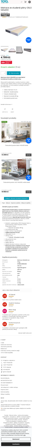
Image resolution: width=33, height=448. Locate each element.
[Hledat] (21, 2)
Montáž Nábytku (5, 378)
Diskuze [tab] (8, 203)
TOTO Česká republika (7, 352)
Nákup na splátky (5, 394)
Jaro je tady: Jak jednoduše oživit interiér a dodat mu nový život (16, 401)
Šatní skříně (6, 417)
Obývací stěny (13, 415)
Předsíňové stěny (22, 421)
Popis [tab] (3, 203)
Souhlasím (15, 444)
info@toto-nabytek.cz (9, 360)
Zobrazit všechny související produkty (16, 198)
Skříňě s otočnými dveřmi (23, 417)
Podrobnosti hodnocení (22, 17)
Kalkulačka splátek (8, 62)
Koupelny (27, 423)
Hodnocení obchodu (6, 344)
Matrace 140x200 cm (23, 260)
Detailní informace (6, 104)
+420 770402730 (7, 362)
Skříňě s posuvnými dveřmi (11, 418)
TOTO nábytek (7, 367)
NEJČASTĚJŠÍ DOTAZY (6, 380)
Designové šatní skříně (11, 420)
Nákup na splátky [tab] (25, 203)
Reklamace (4, 348)
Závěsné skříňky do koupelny (21, 426)
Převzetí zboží (4, 385)
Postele (6, 415)
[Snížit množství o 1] (6, 74)
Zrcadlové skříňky (8, 426)
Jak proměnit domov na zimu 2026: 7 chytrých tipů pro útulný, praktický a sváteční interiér (15, 405)
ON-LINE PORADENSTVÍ (6, 383)
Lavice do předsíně (12, 421)
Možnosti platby (5, 392)
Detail (28, 155)
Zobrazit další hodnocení (24, 333)
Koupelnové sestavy (22, 424)
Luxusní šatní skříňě (24, 418)
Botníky (20, 420)
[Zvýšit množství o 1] (6, 72)
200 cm (19, 269)
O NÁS (2, 343)
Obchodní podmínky (6, 346)
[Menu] (29, 2)
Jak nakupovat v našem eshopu (9, 387)
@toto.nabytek (7, 372)
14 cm (19, 281)
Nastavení (16, 439)
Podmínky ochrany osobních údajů (10, 350)
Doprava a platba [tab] (15, 203)
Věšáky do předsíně (19, 423)
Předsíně (25, 420)
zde (24, 435)
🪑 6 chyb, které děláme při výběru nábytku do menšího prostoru (16, 409)
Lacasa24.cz (13, 417)
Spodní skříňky (9, 427)
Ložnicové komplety (23, 415)
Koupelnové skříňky (11, 424)
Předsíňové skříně (8, 423)
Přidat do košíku (15, 73)
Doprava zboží (4, 389)
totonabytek (6, 369)
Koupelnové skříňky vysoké (21, 427)
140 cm (19, 266)
